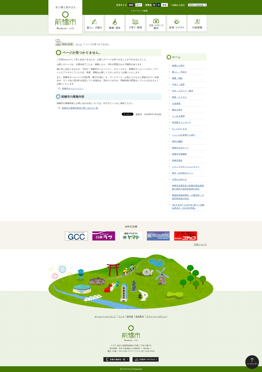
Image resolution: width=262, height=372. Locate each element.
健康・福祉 (177, 78)
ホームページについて (105, 316)
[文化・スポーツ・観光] (156, 23)
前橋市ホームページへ (72, 88)
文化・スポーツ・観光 (182, 90)
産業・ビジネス (179, 97)
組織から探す (178, 4)
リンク (121, 316)
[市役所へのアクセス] (146, 359)
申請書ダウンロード (181, 122)
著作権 (130, 316)
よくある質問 (178, 116)
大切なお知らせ (179, 179)
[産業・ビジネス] (176, 23)
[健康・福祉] (114, 23)
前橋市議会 (177, 160)
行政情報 (176, 103)
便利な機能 (177, 141)
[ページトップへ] (252, 362)
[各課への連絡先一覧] (116, 359)
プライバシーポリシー (156, 316)
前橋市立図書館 (179, 154)
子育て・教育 (178, 84)
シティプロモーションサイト (186, 166)
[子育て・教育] (135, 23)
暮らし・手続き (179, 72)
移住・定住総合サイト (182, 173)
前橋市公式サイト (180, 147)
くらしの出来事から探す (183, 135)
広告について (200, 244)
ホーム (79, 44)
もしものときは (179, 128)
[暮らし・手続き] (94, 23)
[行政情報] (197, 23)
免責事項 (139, 316)
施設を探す (177, 109)
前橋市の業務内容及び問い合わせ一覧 (80, 108)
